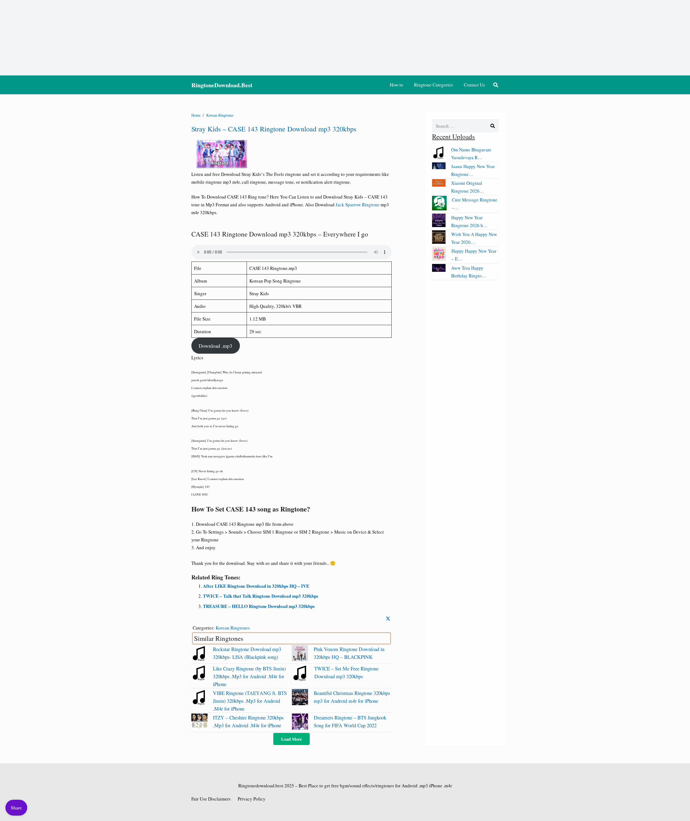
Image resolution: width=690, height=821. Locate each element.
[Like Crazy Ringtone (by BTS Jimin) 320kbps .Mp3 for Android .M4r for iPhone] (199, 679)
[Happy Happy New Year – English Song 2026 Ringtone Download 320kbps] (439, 259)
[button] (495, 85)
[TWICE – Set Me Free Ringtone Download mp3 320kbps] (300, 679)
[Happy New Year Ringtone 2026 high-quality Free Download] (439, 225)
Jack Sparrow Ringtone (358, 204)
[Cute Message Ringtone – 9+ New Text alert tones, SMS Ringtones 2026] (439, 209)
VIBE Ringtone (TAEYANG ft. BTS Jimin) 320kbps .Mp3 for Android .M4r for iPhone (250, 701)
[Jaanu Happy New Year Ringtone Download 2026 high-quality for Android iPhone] (439, 167)
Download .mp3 (215, 345)
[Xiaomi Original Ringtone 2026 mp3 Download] (439, 185)
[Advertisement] (345, 37)
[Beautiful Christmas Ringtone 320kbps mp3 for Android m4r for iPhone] (300, 703)
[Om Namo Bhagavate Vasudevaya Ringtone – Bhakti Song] (439, 157)
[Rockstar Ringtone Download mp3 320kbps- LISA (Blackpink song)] (199, 659)
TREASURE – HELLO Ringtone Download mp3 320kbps (259, 606)
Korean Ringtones (233, 628)
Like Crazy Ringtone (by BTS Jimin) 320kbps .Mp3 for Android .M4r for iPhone (249, 676)
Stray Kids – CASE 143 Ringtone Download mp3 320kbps (273, 128)
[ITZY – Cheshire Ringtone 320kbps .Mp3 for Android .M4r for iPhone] (199, 728)
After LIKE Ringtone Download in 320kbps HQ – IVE (256, 586)
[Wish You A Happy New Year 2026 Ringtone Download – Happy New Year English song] (439, 242)
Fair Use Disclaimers (211, 799)
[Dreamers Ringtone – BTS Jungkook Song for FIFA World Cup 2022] (300, 728)
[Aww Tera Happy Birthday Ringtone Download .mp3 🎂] (439, 270)
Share (16, 807)
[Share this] (388, 618)
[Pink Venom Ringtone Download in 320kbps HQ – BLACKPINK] (300, 659)
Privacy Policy (251, 799)
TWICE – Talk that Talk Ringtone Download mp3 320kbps (260, 596)
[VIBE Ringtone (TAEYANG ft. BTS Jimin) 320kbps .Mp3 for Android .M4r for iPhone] (199, 703)
